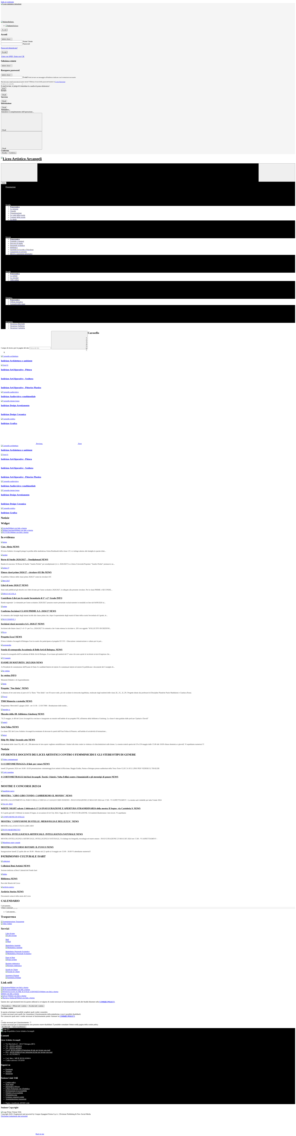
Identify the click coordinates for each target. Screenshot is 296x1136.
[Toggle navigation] (19, 172)
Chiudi (4, 95)
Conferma (12, 153)
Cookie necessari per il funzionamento (15, 1022)
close (3, 183)
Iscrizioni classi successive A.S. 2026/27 (22, 624)
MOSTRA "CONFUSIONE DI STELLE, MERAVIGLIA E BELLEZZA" (40, 821)
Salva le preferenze (18, 1027)
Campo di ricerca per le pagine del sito (15, 348)
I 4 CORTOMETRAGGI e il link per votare (25, 764)
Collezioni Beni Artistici (15, 866)
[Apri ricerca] (277, 172)
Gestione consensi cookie (15, 1097)
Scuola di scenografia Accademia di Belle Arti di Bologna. (31, 649)
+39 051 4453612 (15, 1046)
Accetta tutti (36, 1006)
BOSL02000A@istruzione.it (30, 1050)
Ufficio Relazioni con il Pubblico (18, 1089)
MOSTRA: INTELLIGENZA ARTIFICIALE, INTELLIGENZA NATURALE (42, 834)
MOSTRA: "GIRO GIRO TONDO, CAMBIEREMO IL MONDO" (36, 795)
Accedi (4, 30)
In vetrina (8, 675)
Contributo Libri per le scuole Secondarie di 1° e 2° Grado (31, 598)
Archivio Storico (12, 891)
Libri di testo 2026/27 (14, 585)
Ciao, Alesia (10, 546)
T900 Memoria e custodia (16, 701)
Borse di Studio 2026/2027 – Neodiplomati (24, 559)
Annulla (4, 153)
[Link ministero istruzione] (11, 4)
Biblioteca (9, 878)
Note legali (10, 1085)
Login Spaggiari (60, 82)
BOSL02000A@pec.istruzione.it (31, 1052)
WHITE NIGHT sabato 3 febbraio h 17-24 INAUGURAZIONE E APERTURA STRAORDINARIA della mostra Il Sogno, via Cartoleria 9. (70, 808)
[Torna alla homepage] (148, 159)
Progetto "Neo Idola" (15, 688)
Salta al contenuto (7, 2)
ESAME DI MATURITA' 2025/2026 (22, 662)
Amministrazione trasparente (16, 1099)
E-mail (25, 77)
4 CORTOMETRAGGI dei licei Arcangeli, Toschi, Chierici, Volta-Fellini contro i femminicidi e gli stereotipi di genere (59, 777)
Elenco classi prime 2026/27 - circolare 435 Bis (26, 572)
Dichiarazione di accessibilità (16, 1091)
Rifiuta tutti (20, 1006)
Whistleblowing (11, 1095)
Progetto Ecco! (11, 637)
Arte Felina (10, 727)
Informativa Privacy (13, 1087)
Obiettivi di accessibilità (14, 1093)
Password (26, 44)
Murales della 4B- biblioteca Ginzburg (22, 714)
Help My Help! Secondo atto (18, 740)
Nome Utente (28, 41)
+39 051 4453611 (15, 1048)
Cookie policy (11, 1082)
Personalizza (6, 1006)
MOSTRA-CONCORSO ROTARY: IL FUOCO (27, 847)
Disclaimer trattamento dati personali (14, 1116)
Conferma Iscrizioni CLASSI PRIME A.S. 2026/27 (28, 611)
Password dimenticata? (9, 48)
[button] (22, 444)
